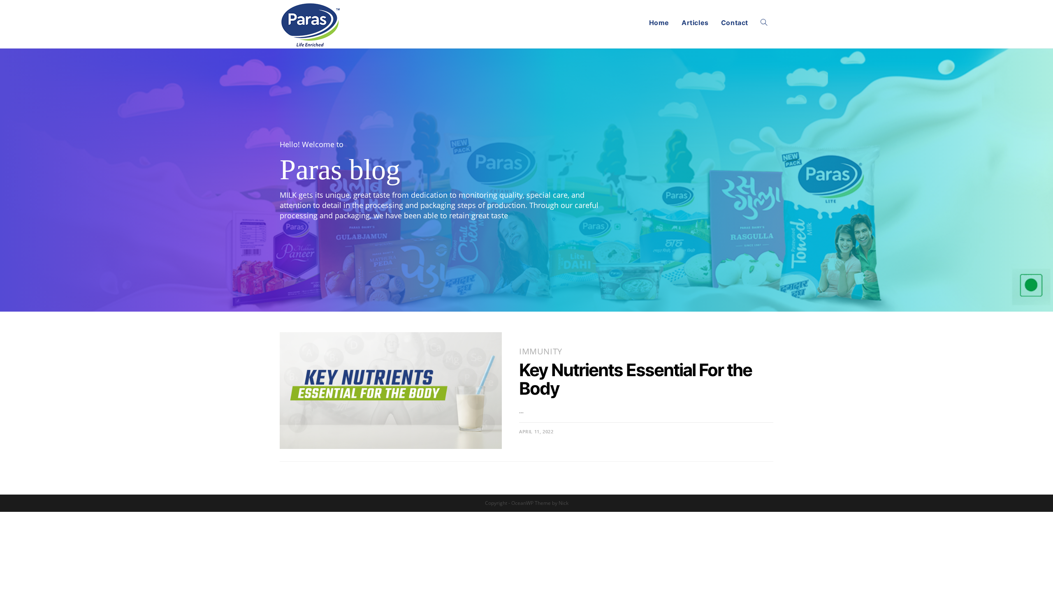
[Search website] (763, 22)
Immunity (540, 351)
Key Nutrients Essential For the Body (635, 379)
